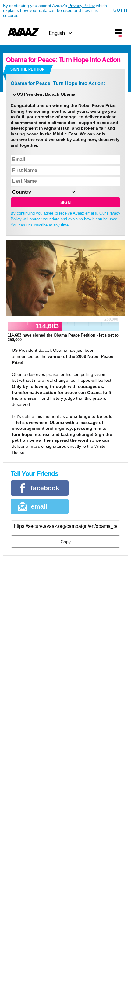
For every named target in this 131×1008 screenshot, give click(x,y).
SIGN (65, 202)
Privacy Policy (81, 5)
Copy (66, 541)
